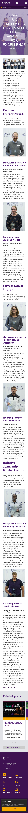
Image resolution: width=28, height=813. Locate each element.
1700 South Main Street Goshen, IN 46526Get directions (10, 765)
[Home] (5, 3)
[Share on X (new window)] (11, 687)
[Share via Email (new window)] (14, 687)
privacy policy (13, 804)
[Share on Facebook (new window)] (8, 687)
